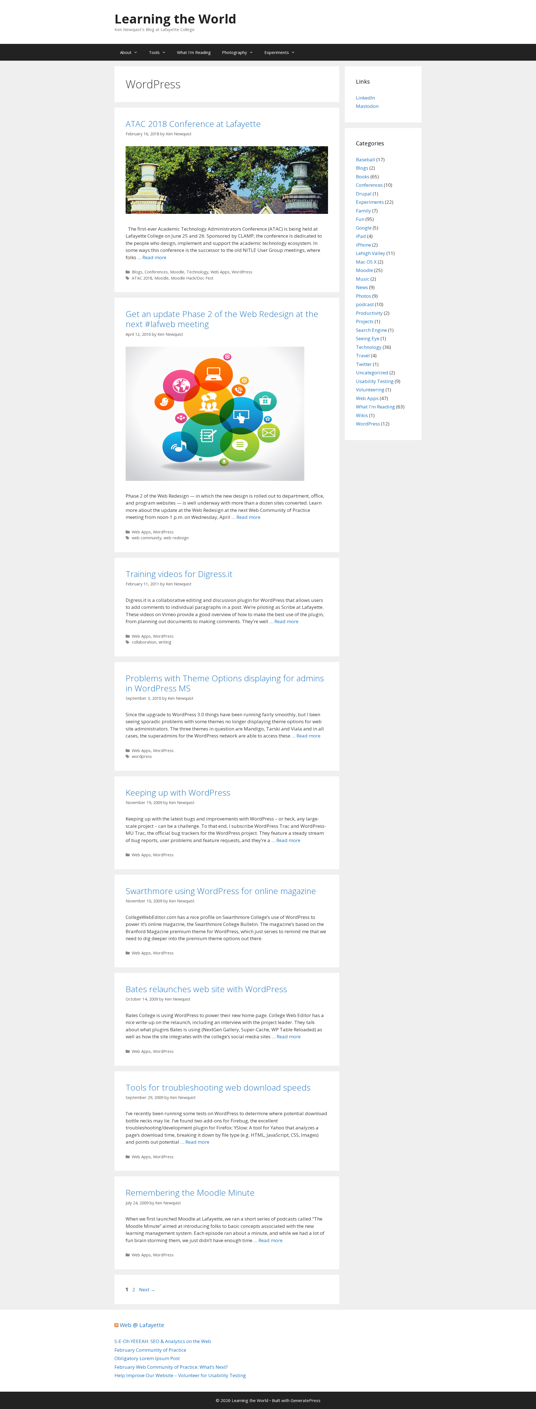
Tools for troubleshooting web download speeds (218, 1087)
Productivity (369, 313)
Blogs (137, 272)
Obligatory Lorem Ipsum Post (147, 1358)
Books (362, 176)
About (125, 52)
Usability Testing (375, 381)
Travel (363, 355)
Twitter (364, 364)
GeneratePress (305, 1400)
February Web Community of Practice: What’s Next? (171, 1367)
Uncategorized (372, 372)
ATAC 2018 (142, 278)
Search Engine (371, 330)
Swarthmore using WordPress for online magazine (221, 891)
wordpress (142, 756)
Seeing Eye (367, 338)
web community (146, 537)
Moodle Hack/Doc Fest (192, 278)
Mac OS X (366, 262)
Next (147, 1289)
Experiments (276, 52)
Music (362, 279)
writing (165, 642)
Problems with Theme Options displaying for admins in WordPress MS (225, 683)
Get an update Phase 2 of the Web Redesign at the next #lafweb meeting (222, 319)
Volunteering (370, 389)
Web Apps (219, 272)
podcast (365, 304)
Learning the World (175, 18)
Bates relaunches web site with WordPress (206, 989)
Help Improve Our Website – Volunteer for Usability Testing (180, 1375)
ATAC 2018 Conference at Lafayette (193, 123)
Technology (197, 272)
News (362, 287)
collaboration (144, 642)
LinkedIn (365, 97)
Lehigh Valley (370, 253)
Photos (363, 296)
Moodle (177, 272)
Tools (154, 52)
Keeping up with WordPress (178, 792)
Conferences (156, 272)
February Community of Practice (150, 1350)
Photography (234, 52)
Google (364, 227)
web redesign (176, 537)
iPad (361, 236)
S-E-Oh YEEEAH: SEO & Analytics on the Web (162, 1341)
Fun (360, 219)
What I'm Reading (375, 406)
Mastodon (367, 106)
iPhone (363, 245)
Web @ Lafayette (142, 1325)
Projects (365, 321)
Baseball (365, 159)
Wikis (362, 415)
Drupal (364, 193)
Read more (154, 257)
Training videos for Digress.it (179, 574)
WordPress (242, 272)
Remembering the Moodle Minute (190, 1192)
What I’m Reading (194, 52)
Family (363, 210)
